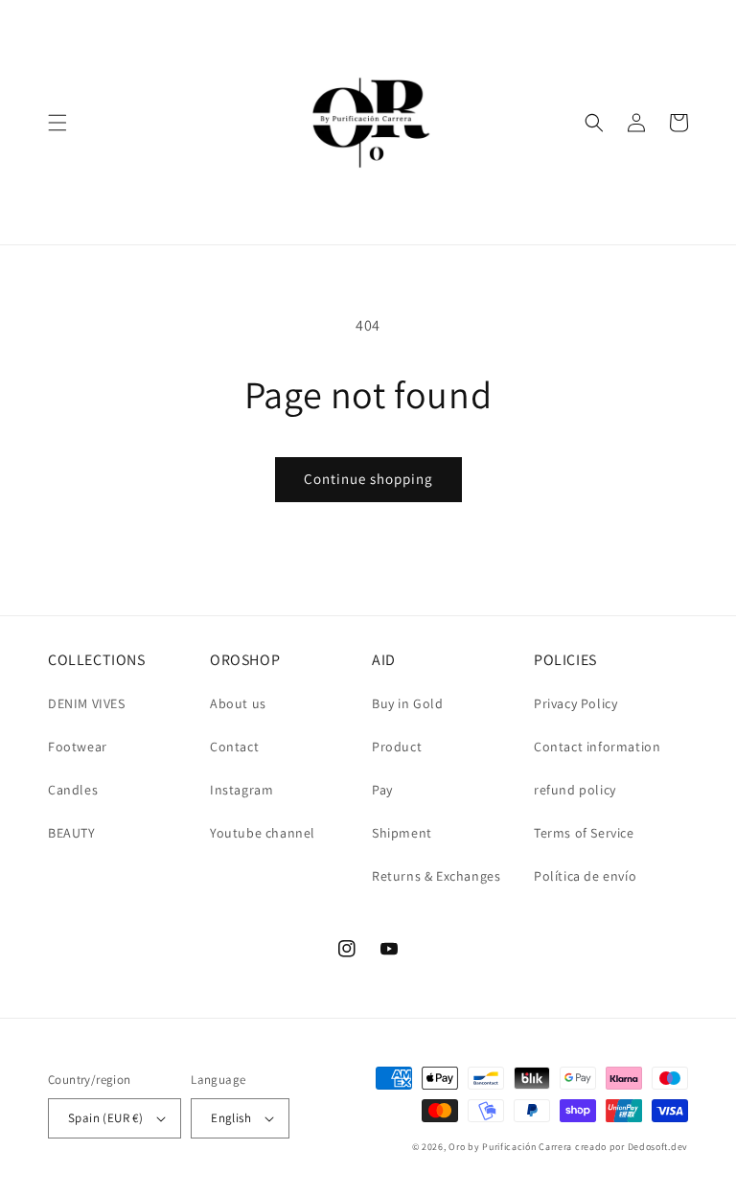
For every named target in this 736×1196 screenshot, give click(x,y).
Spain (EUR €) (105, 1118)
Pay (382, 789)
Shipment (402, 832)
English (231, 1118)
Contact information (597, 746)
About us (238, 703)
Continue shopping (368, 479)
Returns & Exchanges (436, 876)
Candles (73, 789)
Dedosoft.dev (658, 1146)
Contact (234, 746)
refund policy (575, 789)
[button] (57, 123)
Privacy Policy (575, 703)
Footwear (77, 746)
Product (397, 746)
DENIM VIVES (87, 703)
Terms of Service (584, 832)
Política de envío (585, 876)
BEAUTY (72, 832)
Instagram (241, 789)
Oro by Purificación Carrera (510, 1146)
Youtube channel (262, 832)
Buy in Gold (408, 703)
